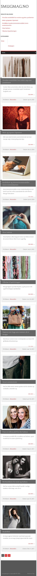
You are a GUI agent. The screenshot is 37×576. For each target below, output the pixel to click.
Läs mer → (31, 94)
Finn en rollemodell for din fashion (15, 432)
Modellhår (6, 532)
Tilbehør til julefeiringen (9, 31)
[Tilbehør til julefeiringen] (17, 267)
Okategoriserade (11, 46)
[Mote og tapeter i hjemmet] (17, 117)
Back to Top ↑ (31, 573)
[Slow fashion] (17, 217)
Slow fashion (6, 28)
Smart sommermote (10, 382)
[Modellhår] (17, 517)
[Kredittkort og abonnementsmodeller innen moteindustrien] (17, 167)
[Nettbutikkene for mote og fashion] (17, 467)
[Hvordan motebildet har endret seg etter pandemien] (17, 66)
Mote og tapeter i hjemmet (10, 20)
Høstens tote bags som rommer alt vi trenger (16, 333)
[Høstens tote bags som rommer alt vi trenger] (17, 317)
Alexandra (13, 99)
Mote (2, 41)
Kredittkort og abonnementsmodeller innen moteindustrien (16, 184)
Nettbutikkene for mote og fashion (15, 482)
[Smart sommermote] (17, 367)
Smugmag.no (15, 6)
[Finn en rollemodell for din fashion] (17, 417)
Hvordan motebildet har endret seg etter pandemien (18, 17)
